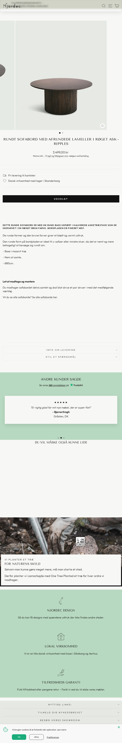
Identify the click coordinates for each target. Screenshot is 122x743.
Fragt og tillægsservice (56, 156)
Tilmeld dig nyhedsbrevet (60, 712)
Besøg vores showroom (60, 720)
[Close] (118, 727)
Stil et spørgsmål (61, 357)
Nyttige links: (60, 704)
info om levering (61, 350)
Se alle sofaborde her (44, 297)
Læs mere (61, 729)
